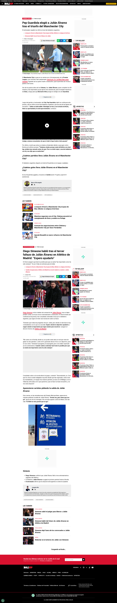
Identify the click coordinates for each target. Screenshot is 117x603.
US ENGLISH (65, 50)
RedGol (58, 53)
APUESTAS (73, 3)
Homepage (87, 29)
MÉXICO (54, 50)
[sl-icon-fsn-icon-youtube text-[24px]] (92, 45)
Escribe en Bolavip (50, 53)
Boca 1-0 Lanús (17, 1)
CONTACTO (41, 53)
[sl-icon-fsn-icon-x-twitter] (86, 45)
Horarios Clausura (89, 1)
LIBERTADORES (86, 3)
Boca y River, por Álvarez (51, 1)
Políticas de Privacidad (43, 63)
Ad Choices (62, 63)
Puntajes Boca (41, 1)
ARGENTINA (33, 50)
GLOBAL (49, 50)
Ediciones (26, 50)
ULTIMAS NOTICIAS (19, 3)
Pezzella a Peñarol (62, 1)
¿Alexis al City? (80, 1)
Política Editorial (54, 63)
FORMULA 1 (39, 3)
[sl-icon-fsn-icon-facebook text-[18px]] (80, 45)
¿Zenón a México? (71, 1)
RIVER (32, 3)
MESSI (79, 3)
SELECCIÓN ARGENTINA (62, 3)
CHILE (44, 50)
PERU (59, 50)
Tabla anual (24, 1)
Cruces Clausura (32, 1)
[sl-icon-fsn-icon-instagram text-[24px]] (83, 45)
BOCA (27, 3)
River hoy (10, 1)
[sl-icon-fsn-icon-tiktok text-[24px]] (89, 45)
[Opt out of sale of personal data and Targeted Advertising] (3, 600)
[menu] (2, 4)
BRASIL (39, 50)
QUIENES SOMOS (28, 53)
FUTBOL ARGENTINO (48, 3)
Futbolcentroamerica (67, 53)
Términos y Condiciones (46, 38)
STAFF (35, 53)
